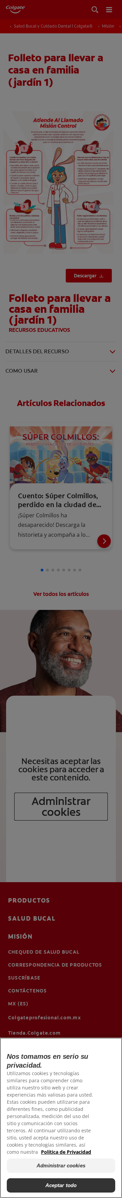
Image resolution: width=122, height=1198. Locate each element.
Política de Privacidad (66, 1152)
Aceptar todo (61, 1185)
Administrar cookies (61, 1165)
